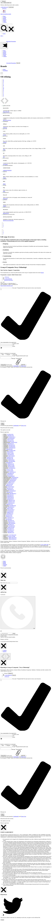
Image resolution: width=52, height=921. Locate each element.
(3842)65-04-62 (11, 459)
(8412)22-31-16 (10, 488)
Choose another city (7, 2)
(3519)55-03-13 (12, 472)
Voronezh (5, 529)
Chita (4, 449)
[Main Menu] (4, 45)
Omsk (5, 484)
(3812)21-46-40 (10, 484)
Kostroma (5, 465)
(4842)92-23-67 (10, 457)
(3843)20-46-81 (13, 480)
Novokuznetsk (6, 480)
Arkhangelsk (6, 437)
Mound (5, 474)
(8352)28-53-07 (12, 445)
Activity (4, 17)
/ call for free (11, 7)
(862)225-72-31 (9, 504)
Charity (4, 565)
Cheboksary (6, 445)
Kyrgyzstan (6, 539)
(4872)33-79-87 (9, 515)
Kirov (4, 462)
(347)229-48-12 (9, 519)
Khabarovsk (6, 461)
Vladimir (5, 524)
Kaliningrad (6, 455)
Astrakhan (5, 438)
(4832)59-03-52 (10, 443)
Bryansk (5, 443)
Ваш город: (3, 582)
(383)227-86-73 (12, 481)
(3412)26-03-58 (10, 454)
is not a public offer (44, 544)
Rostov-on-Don (6, 493)
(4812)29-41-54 (11, 503)
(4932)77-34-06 (10, 453)
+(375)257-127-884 (11, 536)
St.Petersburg (6, 505)
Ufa (4, 519)
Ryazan (5, 494)
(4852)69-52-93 (11, 532)
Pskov (5, 492)
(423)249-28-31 (12, 525)
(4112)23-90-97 (10, 531)
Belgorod (5, 441)
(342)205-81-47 (10, 489)
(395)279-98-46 (10, 451)
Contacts (5, 22)
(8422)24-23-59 (11, 521)
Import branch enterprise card (7, 285)
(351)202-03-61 (12, 446)
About (4, 561)
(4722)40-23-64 (11, 441)
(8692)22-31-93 (11, 500)
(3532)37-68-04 (11, 486)
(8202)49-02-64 (12, 447)
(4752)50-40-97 (10, 511)
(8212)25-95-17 (11, 509)
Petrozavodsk (6, 490)
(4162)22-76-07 (14, 442)
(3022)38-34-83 (9, 449)
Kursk (5, 469)
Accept (2, 919)
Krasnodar (5, 466)
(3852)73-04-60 (10, 439)
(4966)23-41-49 (11, 463)
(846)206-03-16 (10, 496)
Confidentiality (16, 365)
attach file (23, 364)
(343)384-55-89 (12, 450)
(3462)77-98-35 (10, 508)
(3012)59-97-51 (11, 520)
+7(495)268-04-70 (4, 7)
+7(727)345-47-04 (12, 534)
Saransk (5, 497)
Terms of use (23, 365)
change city (10, 673)
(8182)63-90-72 (12, 437)
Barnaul (5, 439)
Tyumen (5, 517)
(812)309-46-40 (12, 505)
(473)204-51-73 (11, 529)
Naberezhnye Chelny (7, 477)
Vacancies (5, 564)
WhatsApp (15, 354)
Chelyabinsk (6, 446)
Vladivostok (6, 525)
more (4, 33)
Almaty (5, 434)
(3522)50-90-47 (10, 474)
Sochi (5, 504)
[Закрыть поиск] (11, 29)
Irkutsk (5, 451)
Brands (4, 18)
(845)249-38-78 (10, 498)
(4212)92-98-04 (12, 461)
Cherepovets (6, 447)
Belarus (5, 536)
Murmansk (5, 476)
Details (4, 562)
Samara (5, 496)
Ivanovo (5, 453)
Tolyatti (5, 512)
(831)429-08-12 (14, 478)
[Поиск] (4, 28)
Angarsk (5, 435)
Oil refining (5, 70)
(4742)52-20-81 (10, 470)
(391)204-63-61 (12, 468)
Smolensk (5, 503)
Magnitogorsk (6, 472)
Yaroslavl (5, 532)
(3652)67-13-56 (11, 501)
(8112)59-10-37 (10, 492)
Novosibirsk (6, 481)
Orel (4, 485)
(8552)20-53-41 (15, 477)
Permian (5, 489)
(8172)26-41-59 (10, 528)
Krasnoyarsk (6, 468)
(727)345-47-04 (10, 434)
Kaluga (5, 457)
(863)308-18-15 (13, 493)
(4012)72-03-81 (11, 455)
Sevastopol (6, 500)
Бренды (4, 651)
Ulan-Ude (5, 520)
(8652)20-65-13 (11, 507)
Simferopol (5, 501)
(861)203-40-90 (11, 466)
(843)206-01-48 (10, 458)
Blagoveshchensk (7, 442)
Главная (4, 650)
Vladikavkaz (6, 523)
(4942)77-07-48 (11, 465)
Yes (1, 2)
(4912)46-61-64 (10, 494)
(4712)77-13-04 (9, 469)
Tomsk (5, 513)
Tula (4, 515)
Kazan (5, 458)
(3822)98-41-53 (10, 513)
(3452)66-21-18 (10, 517)
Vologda (5, 528)
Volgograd (5, 527)
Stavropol (5, 507)
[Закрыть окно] (4, 575)
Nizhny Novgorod (7, 478)
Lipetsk (5, 470)
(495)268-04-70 (10, 473)
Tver (4, 516)
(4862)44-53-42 (9, 485)
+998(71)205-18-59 (12, 537)
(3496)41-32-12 (11, 482)
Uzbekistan (6, 537)
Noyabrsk (5, 482)
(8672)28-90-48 (12, 523)
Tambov (5, 511)
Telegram (8, 354)
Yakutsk (5, 531)
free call (14, 675)
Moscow (5, 473)
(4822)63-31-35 (9, 516)
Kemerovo (5, 459)
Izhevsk (5, 454)
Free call (18, 63)
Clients (4, 20)
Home (4, 16)
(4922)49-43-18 (10, 524)
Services (4, 19)
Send (14, 633)
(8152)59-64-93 (11, 476)
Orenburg (5, 486)
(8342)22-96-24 (10, 497)
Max (3, 354)
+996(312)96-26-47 (12, 539)
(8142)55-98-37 (12, 490)
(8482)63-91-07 (10, 512)
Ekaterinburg (6, 450)
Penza (5, 488)
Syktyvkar (5, 509)
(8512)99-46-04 (11, 438)
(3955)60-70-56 (10, 435)
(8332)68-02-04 (9, 462)
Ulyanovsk (5, 521)
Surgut (5, 508)
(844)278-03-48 (11, 527)
